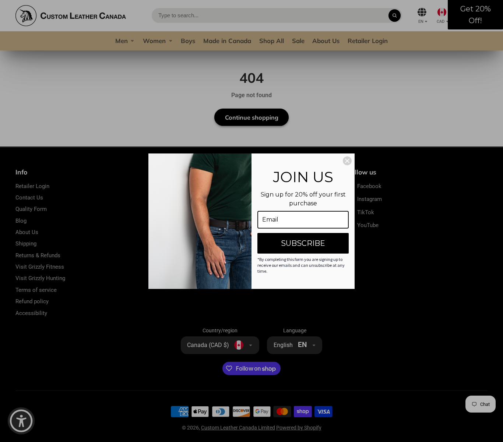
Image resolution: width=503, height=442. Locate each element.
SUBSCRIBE (303, 243)
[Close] (347, 160)
